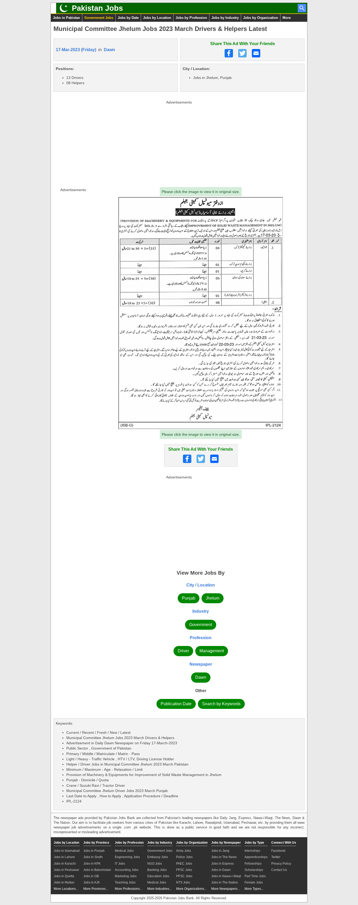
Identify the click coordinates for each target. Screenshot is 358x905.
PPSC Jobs (184, 876)
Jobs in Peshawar (66, 870)
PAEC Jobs (184, 863)
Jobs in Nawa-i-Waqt (226, 876)
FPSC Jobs (184, 870)
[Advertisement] (179, 142)
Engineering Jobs (127, 857)
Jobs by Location (157, 18)
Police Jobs (184, 857)
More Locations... (66, 889)
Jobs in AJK (91, 882)
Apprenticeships (256, 857)
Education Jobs (158, 876)
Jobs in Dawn (221, 870)
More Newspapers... (225, 889)
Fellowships (253, 863)
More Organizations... (191, 889)
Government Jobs (98, 18)
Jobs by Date (128, 18)
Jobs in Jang (220, 851)
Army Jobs (183, 851)
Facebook (278, 851)
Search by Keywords (221, 704)
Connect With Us (283, 842)
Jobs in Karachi (65, 863)
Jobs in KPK (92, 863)
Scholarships (254, 870)
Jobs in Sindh (93, 857)
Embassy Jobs (157, 857)
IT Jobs (120, 863)
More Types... (254, 889)
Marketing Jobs (126, 876)
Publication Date (176, 704)
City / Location (200, 585)
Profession (200, 637)
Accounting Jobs (126, 870)
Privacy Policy (281, 863)
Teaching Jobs (125, 882)
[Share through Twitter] (242, 53)
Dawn (109, 49)
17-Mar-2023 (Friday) (76, 49)
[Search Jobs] (302, 8)
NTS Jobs (183, 882)
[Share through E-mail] (256, 53)
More (287, 18)
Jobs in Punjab (94, 851)
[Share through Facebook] (229, 53)
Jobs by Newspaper (226, 842)
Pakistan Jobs (97, 8)
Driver (183, 651)
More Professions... (128, 889)
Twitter (275, 857)
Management (211, 651)
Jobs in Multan (64, 882)
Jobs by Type (254, 842)
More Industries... (159, 889)
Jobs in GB (91, 876)
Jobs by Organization (260, 18)
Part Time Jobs (255, 876)
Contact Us (279, 870)
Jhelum (212, 598)
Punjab (188, 598)
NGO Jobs (154, 863)
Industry (200, 611)
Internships (252, 851)
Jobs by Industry (225, 18)
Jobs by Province (96, 842)
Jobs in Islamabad (67, 851)
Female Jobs (254, 882)
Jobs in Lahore (64, 857)
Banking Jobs (157, 870)
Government (200, 624)
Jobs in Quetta (64, 876)
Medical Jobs (124, 851)
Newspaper (200, 664)
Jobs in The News (224, 857)
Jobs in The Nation (224, 882)
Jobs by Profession (191, 18)
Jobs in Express (222, 863)
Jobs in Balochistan (97, 870)
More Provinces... (95, 889)
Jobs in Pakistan (66, 18)
